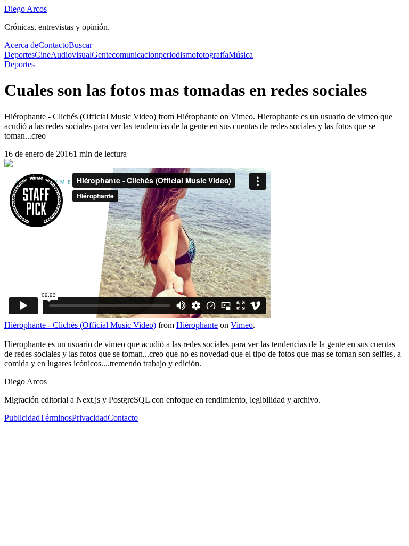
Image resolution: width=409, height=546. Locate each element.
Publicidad (22, 417)
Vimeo (242, 325)
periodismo (177, 54)
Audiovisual (71, 54)
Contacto (53, 45)
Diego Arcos (25, 8)
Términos (56, 417)
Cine (43, 54)
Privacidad (90, 417)
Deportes (19, 54)
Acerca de (21, 45)
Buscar (80, 45)
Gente (102, 54)
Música (240, 54)
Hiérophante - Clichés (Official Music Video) (80, 325)
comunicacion (135, 54)
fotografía (212, 54)
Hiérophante (197, 325)
